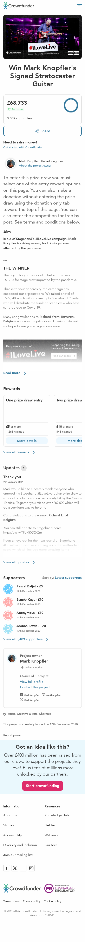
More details (27, 441)
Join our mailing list (18, 855)
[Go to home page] (18, 5)
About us (10, 815)
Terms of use (11, 901)
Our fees (51, 845)
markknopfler (53, 695)
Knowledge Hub (57, 815)
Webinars (51, 835)
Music (11, 714)
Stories (8, 825)
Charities (45, 714)
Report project (12, 735)
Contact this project (35, 687)
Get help (51, 825)
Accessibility (12, 835)
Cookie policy (52, 901)
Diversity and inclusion (20, 845)
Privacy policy (31, 901)
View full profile (31, 682)
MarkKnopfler (32, 695)
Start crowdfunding (42, 785)
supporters (20, 118)
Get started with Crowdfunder (23, 147)
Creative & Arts (27, 714)
